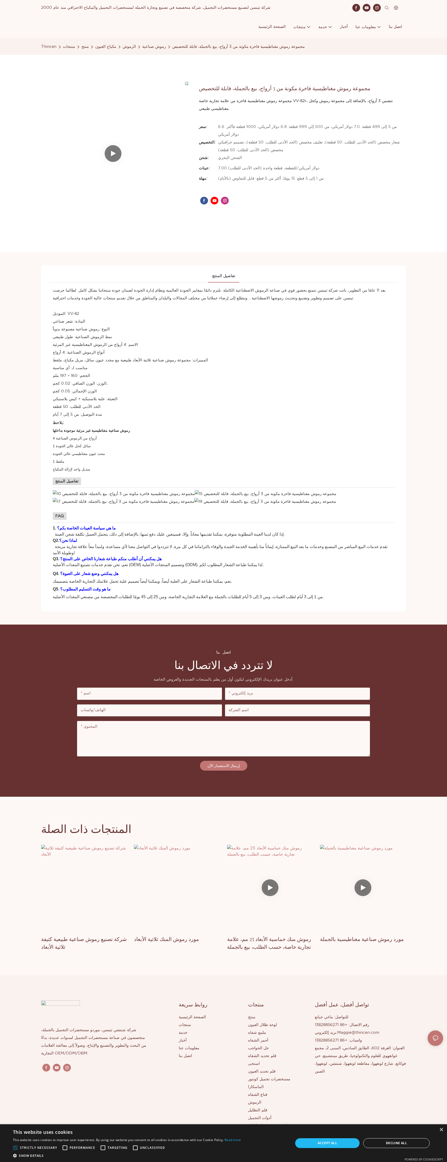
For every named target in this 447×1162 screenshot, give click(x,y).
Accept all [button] (327, 1143)
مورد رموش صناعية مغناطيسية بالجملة (362, 938)
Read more (233, 1140)
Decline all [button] (396, 1143)
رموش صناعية (154, 46)
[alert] (223, 1143)
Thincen (48, 46)
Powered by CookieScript (424, 1159)
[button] (15, 1148)
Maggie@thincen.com (358, 1032)
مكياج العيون (105, 46)
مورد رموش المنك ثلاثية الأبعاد (166, 938)
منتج (85, 46)
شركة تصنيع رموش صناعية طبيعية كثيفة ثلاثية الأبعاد (84, 942)
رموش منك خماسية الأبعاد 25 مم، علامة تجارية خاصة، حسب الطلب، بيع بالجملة (269, 942)
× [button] (441, 1130)
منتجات (69, 46)
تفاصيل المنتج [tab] (223, 276)
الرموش (129, 46)
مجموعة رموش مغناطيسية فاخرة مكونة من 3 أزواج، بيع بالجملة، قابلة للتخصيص (238, 46)
